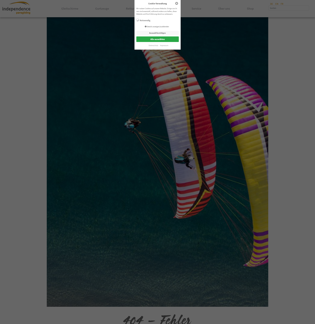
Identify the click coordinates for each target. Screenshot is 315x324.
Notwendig (145, 20)
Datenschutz (153, 45)
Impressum (164, 45)
